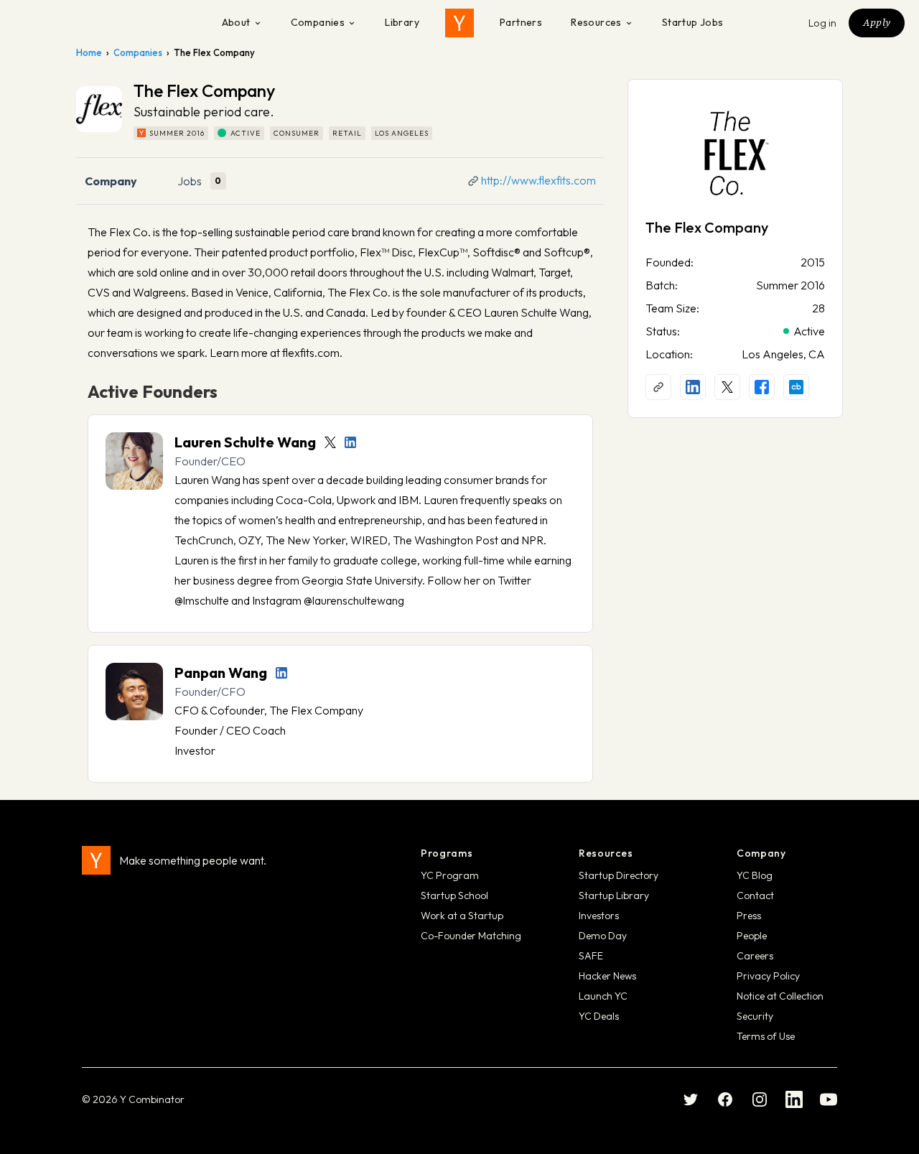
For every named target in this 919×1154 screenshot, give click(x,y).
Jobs (189, 181)
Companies (318, 22)
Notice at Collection (780, 996)
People (752, 935)
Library (402, 22)
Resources (596, 22)
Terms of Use (766, 1036)
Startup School (454, 895)
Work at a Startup (462, 915)
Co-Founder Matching (471, 935)
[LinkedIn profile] (350, 442)
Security (755, 1016)
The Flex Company (706, 227)
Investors (599, 915)
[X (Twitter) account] (727, 387)
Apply (876, 22)
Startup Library (614, 895)
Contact (755, 895)
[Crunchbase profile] (796, 387)
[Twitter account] (330, 442)
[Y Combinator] (459, 23)
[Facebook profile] (762, 387)
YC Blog (755, 875)
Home (89, 52)
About (236, 22)
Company (111, 181)
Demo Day (603, 935)
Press (749, 915)
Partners (521, 22)
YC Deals (599, 1016)
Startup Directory (618, 875)
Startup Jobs (693, 22)
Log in (822, 23)
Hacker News (607, 975)
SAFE (591, 955)
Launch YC (603, 996)
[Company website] (658, 387)
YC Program (450, 875)
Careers (755, 955)
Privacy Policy (768, 975)
